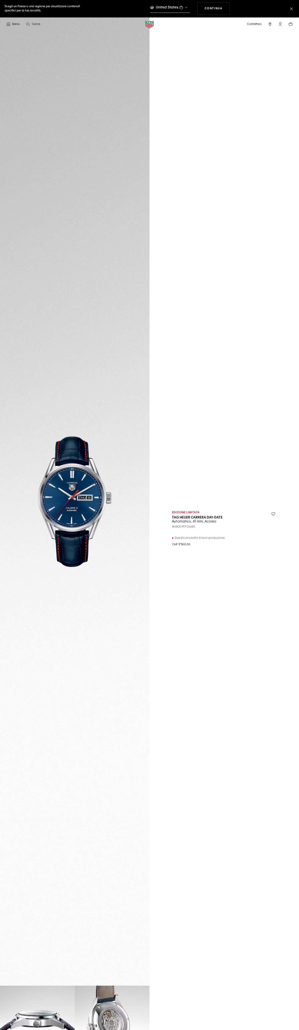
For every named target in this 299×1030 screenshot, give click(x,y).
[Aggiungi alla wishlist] (273, 514)
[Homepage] (149, 24)
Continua (217, 8)
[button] (280, 24)
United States (167, 7)
